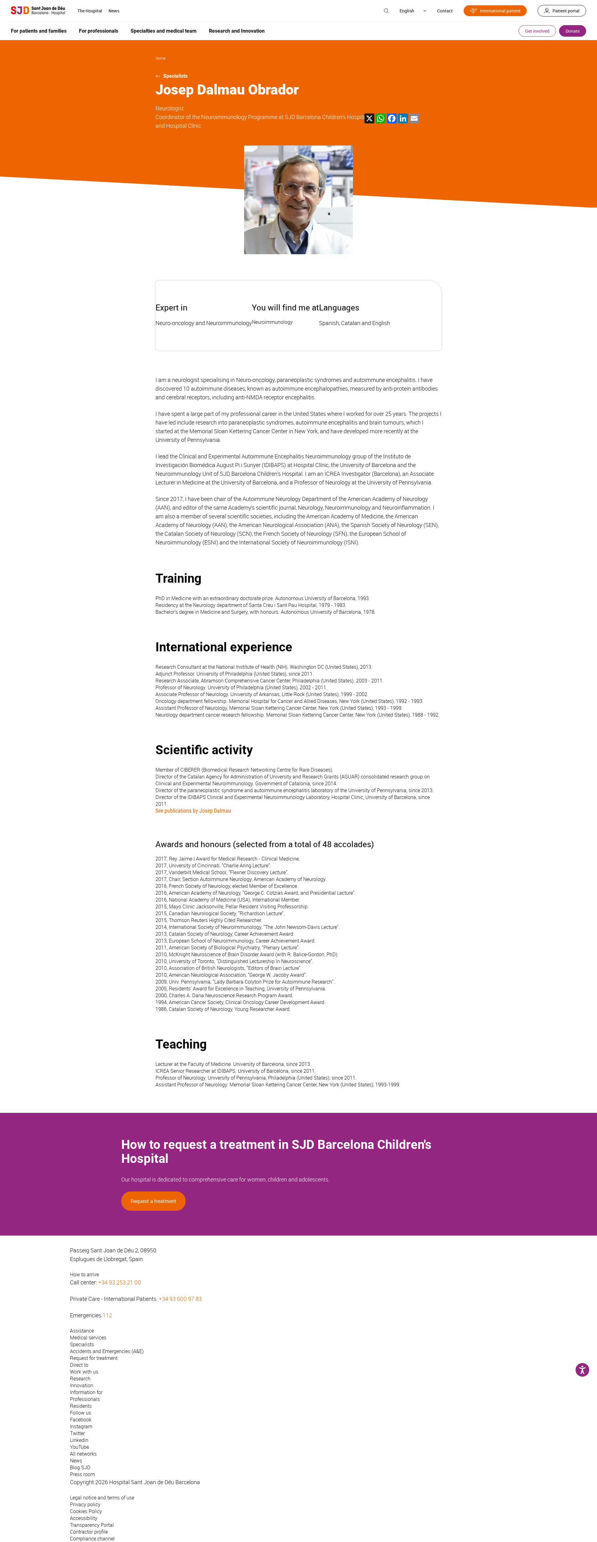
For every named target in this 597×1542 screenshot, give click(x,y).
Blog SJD (80, 1467)
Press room (82, 1474)
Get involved (537, 31)
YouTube (79, 1446)
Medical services (88, 1337)
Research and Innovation (237, 31)
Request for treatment (94, 1358)
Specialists (175, 76)
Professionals (85, 1399)
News (114, 11)
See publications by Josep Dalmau (193, 810)
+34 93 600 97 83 (180, 1298)
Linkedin (79, 1440)
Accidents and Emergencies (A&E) (107, 1351)
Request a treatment (153, 1201)
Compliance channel (92, 1538)
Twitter (77, 1433)
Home (160, 58)
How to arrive (84, 1274)
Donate (573, 31)
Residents (81, 1405)
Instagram (81, 1426)
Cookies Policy (86, 1511)
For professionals (98, 31)
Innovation (81, 1385)
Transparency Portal (92, 1524)
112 (107, 1315)
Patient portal (566, 11)
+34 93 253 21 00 (119, 1282)
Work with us (84, 1371)
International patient (500, 11)
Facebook (80, 1419)
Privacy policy (85, 1504)
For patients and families (39, 31)
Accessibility (83, 1518)
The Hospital (89, 11)
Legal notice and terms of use (102, 1497)
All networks (83, 1453)
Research (80, 1378)
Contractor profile (89, 1531)
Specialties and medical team (164, 31)
